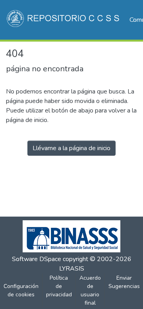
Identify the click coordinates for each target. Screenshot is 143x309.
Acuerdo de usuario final (90, 290)
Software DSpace (36, 259)
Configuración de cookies (21, 290)
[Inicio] (64, 20)
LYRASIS (71, 268)
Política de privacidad (59, 286)
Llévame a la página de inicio (71, 148)
